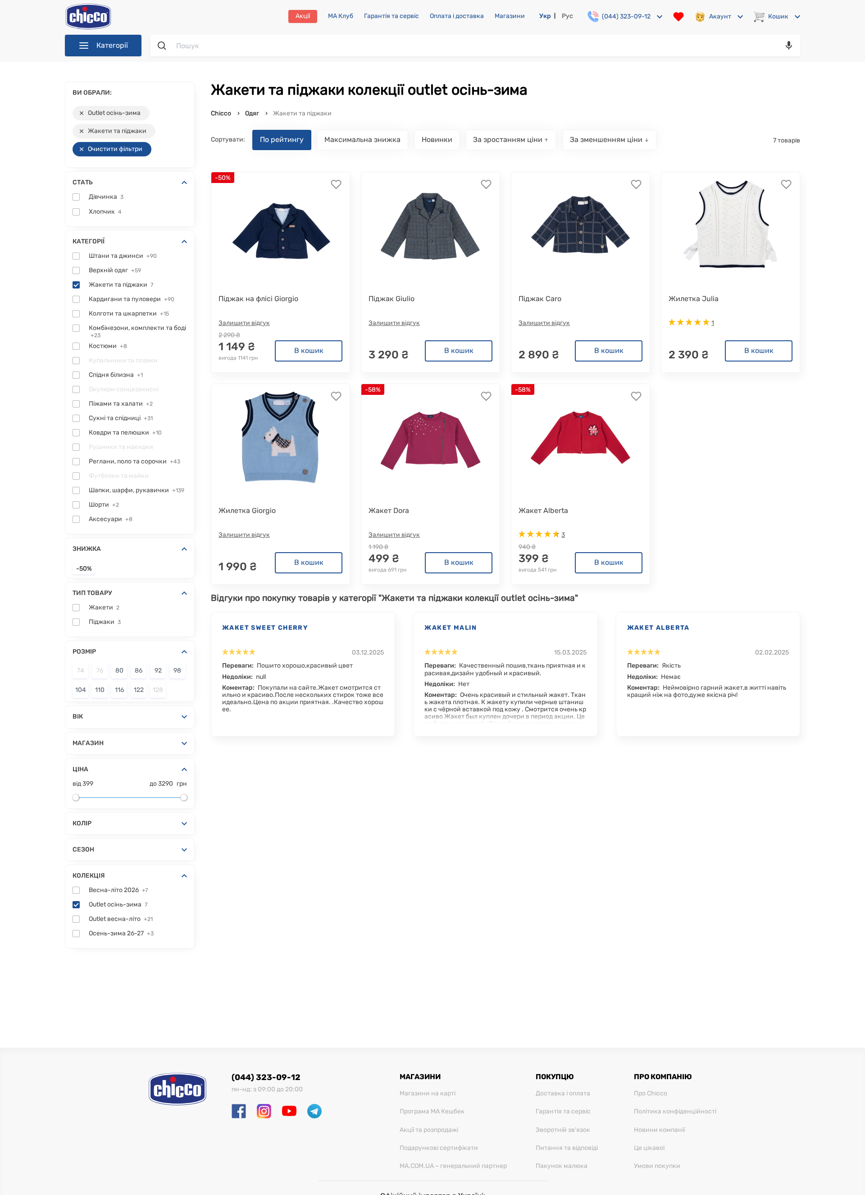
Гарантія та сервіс (391, 16)
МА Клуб (340, 16)
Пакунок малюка (561, 1166)
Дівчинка (106, 197)
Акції (303, 16)
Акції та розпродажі (429, 1130)
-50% (84, 568)
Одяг (252, 113)
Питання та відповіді (567, 1148)
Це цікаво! (649, 1148)
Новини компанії (659, 1130)
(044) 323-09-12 (266, 1077)
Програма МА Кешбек (432, 1111)
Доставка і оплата (563, 1093)
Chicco (221, 113)
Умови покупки (657, 1166)
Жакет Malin (450, 628)
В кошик (308, 350)
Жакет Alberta (658, 628)
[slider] (76, 797)
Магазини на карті (427, 1093)
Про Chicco (650, 1093)
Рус (567, 16)
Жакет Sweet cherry (265, 628)
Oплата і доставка (457, 16)
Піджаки (105, 622)
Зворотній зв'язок (563, 1130)
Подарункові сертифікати (439, 1148)
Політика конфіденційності (675, 1111)
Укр (545, 16)
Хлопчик (105, 211)
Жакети (104, 607)
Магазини (510, 16)
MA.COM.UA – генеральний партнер (453, 1166)
